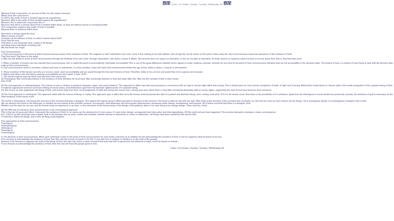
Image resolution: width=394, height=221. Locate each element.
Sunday (193, 4)
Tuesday (203, 4)
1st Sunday (184, 4)
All (221, 4)
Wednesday (213, 4)
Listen (174, 4)
